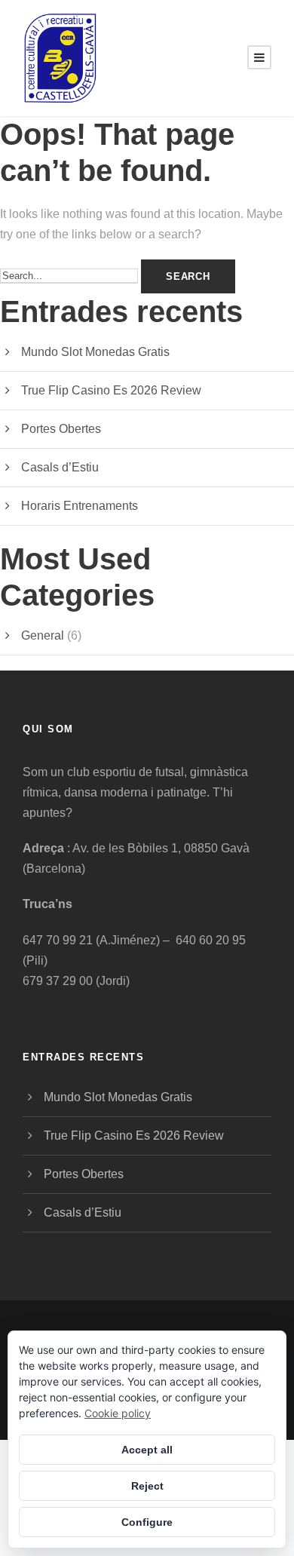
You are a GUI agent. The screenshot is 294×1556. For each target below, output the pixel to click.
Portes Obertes (61, 428)
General (42, 635)
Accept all (147, 1450)
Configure (147, 1522)
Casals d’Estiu (60, 467)
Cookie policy (117, 1413)
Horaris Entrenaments (79, 505)
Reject (147, 1486)
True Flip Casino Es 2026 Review (111, 390)
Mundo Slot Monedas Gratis (95, 351)
